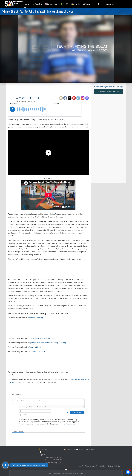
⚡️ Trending (37, 4)
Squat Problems (35, 347)
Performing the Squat (37, 351)
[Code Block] (40, 407)
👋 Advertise (75, 4)
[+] (48, 406)
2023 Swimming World (53, 463)
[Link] (42, 407)
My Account (110, 4)
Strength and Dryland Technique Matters (44, 338)
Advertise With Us (113, 466)
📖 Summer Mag (51, 4)
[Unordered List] (34, 407)
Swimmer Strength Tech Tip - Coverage (108, 87)
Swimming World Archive (54, 460)
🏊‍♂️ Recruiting (24, 4)
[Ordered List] (32, 407)
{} (45, 406)
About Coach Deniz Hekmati (108, 91)
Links (92, 449)
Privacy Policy (101, 466)
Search (87, 449)
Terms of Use (71, 424)
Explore (42, 455)
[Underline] (26, 407)
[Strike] (29, 407)
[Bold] (21, 407)
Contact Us (79, 466)
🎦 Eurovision (45, 452)
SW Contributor (28, 98)
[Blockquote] (37, 407)
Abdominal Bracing (36, 318)
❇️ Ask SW (64, 4)
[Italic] (23, 407)
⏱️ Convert (87, 4)
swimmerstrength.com (22, 375)
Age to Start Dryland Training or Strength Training (47, 343)
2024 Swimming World (53, 457)
